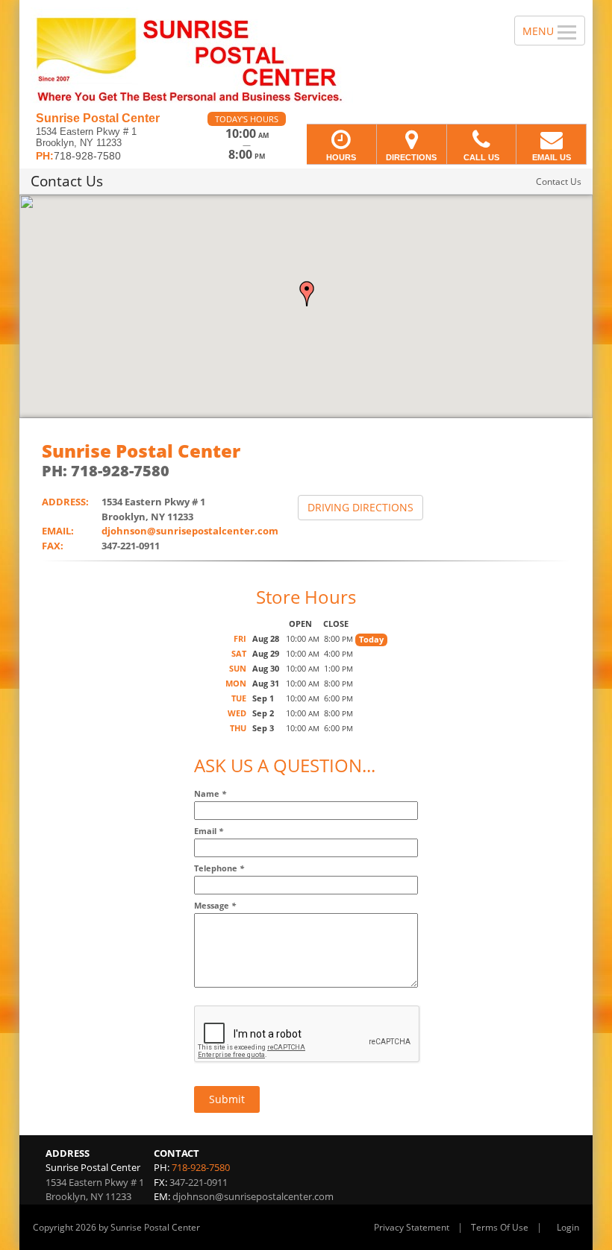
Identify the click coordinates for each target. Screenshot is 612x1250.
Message (215, 905)
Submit (227, 1099)
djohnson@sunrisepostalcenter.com (190, 530)
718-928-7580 (201, 1167)
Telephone (219, 868)
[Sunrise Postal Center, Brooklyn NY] (306, 55)
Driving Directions (360, 507)
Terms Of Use (499, 1227)
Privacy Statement (411, 1227)
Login (568, 1227)
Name (210, 793)
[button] (306, 293)
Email (208, 830)
